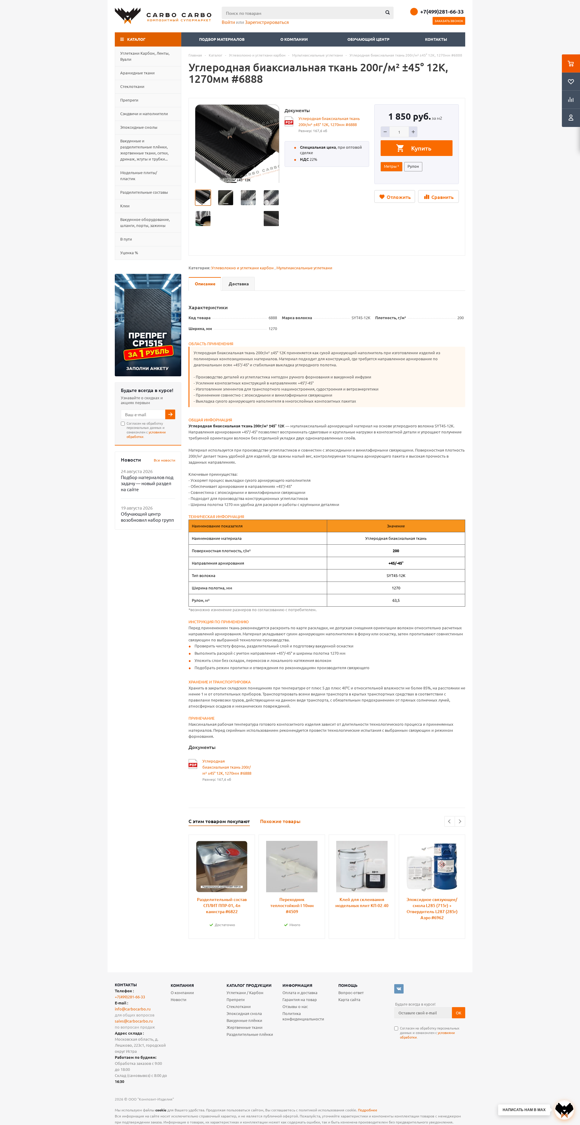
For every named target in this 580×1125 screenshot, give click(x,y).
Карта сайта (349, 999)
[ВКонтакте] (399, 989)
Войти (228, 22)
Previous (450, 821)
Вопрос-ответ (351, 992)
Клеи (125, 205)
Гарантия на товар (299, 999)
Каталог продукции (249, 985)
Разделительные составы (144, 192)
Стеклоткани (132, 86)
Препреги (129, 99)
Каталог (136, 39)
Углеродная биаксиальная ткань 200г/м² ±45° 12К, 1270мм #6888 (329, 121)
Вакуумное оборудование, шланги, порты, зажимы (145, 222)
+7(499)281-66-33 (442, 11)
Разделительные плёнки (250, 1034)
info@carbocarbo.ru (132, 1008)
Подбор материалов (222, 39)
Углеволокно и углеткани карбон (242, 267)
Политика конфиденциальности (303, 1016)
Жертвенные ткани (245, 1027)
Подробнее (367, 1109)
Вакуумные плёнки (244, 1020)
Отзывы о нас (295, 1006)
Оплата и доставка (299, 992)
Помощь (348, 985)
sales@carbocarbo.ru (134, 1020)
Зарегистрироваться (267, 22)
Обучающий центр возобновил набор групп (147, 517)
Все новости (164, 460)
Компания (182, 985)
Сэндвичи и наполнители (144, 113)
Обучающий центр (368, 39)
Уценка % (129, 252)
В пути (126, 239)
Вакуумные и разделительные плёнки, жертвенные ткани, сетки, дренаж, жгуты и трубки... (144, 149)
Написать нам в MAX (524, 1110)
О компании (294, 39)
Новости (178, 999)
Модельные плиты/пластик (138, 175)
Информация (297, 985)
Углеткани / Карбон (245, 992)
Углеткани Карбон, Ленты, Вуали (144, 56)
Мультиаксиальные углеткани (304, 267)
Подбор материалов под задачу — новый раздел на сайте (147, 483)
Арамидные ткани (137, 72)
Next (460, 821)
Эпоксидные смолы (138, 127)
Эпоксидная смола (244, 1013)
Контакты (436, 39)
